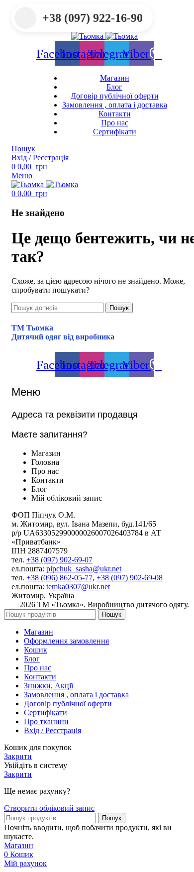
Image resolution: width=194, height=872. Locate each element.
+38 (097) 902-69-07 (59, 559)
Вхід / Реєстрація (52, 730)
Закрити (18, 756)
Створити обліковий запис (49, 808)
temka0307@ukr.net (78, 586)
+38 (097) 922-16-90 (92, 17)
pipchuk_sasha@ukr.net (83, 568)
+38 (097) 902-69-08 (130, 577)
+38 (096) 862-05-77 (59, 577)
